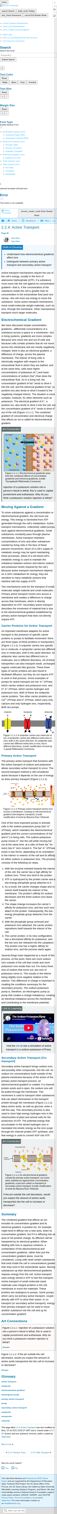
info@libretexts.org (11, 1503)
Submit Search (8, 59)
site (18, 1045)
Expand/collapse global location (54, 220)
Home (14, 221)
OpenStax (15, 238)
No (16, 1468)
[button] (10, 171)
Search (5, 1511)
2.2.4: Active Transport (25, 1427)
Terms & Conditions (23, 1498)
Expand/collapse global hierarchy (4, 221)
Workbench (30, 221)
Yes (6, 1468)
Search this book (7, 51)
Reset (4, 78)
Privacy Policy (7, 1498)
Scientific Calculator (14, 151)
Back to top (6, 1444)
